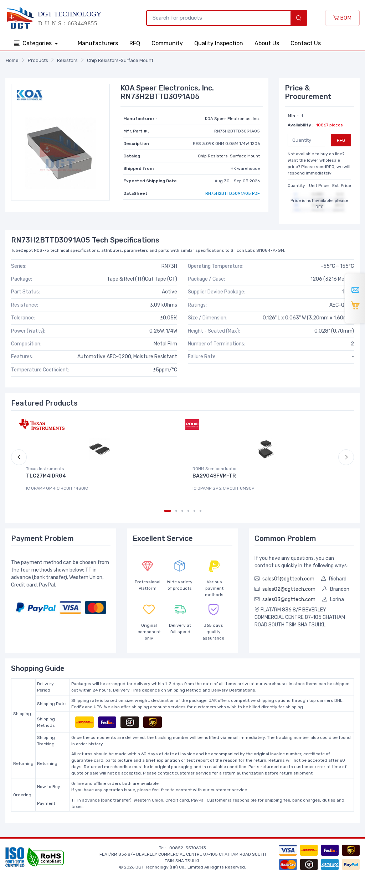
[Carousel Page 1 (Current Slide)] (167, 511)
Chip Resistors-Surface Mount (120, 60)
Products (38, 60)
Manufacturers (98, 43)
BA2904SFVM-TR (214, 476)
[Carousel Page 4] (188, 511)
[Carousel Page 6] (200, 511)
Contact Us (306, 43)
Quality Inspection (218, 43)
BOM (345, 18)
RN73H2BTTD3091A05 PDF (232, 193)
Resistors (67, 60)
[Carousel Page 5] (194, 511)
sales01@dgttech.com (288, 579)
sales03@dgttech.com (288, 599)
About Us (267, 43)
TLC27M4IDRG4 (46, 476)
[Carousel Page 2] (176, 511)
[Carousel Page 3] (182, 511)
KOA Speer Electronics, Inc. (232, 118)
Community (167, 43)
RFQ (134, 43)
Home (12, 60)
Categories (37, 43)
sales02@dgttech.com (288, 589)
